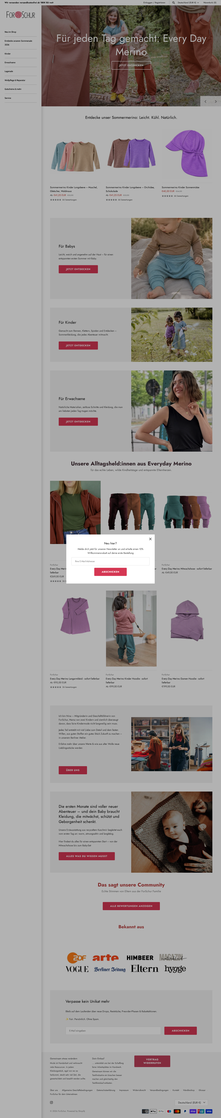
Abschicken (110, 572)
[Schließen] (150, 539)
